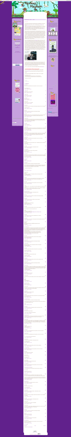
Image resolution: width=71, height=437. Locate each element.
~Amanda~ (25, 94)
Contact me (41, 436)
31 (45, 221)
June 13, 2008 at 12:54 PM (28, 204)
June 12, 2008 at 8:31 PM (27, 144)
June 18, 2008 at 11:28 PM (28, 418)
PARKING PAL (42, 66)
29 (45, 214)
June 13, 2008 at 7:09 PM (27, 246)
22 (45, 181)
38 (45, 258)
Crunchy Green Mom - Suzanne (27, 367)
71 (45, 409)
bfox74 (25, 181)
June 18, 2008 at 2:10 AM (27, 388)
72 (45, 413)
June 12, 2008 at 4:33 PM (27, 121)
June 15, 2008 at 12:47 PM (28, 304)
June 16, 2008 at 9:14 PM (27, 337)
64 (45, 381)
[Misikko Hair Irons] (50, 88)
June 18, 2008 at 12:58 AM (28, 383)
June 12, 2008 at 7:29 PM (27, 135)
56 (45, 344)
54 (45, 333)
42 (45, 275)
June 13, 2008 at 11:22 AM (28, 196)
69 (45, 401)
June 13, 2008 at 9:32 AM (27, 175)
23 (45, 185)
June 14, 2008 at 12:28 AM (28, 270)
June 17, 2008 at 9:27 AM (27, 349)
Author (25, 206)
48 (45, 306)
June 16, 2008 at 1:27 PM (27, 323)
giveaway (26, 81)
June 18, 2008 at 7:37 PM (27, 403)
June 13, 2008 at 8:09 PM (27, 256)
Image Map (44, 436)
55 (45, 339)
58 (45, 351)
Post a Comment (26, 424)
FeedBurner (19, 45)
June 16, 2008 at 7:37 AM (27, 317)
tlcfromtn (25, 306)
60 (45, 360)
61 (45, 363)
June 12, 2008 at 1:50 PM (27, 116)
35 (45, 243)
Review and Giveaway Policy (37, 436)
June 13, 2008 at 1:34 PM (27, 216)
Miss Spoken (25, 149)
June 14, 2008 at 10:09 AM (28, 281)
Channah (25, 329)
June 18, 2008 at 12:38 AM (28, 379)
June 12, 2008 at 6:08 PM (27, 130)
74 (45, 420)
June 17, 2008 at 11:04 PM (28, 372)
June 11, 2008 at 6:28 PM (27, 96)
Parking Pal (26, 21)
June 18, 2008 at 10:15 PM (28, 411)
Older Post (45, 425)
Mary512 (25, 221)
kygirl (24, 110)
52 (45, 325)
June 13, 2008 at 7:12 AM (27, 157)
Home (35, 425)
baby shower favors (50, 23)
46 (45, 294)
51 (45, 319)
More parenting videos (15, 118)
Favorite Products (29, 436)
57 (45, 347)
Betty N (25, 141)
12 (45, 132)
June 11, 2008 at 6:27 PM (27, 92)
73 (45, 416)
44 (45, 286)
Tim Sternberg (25, 416)
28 (45, 206)
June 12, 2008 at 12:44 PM (28, 108)
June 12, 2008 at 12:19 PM (28, 103)
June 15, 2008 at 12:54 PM (28, 308)
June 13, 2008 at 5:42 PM (27, 238)
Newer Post (25, 425)
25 (45, 194)
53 (45, 329)
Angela (25, 325)
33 (45, 235)
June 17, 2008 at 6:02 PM (27, 358)
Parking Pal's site (28, 71)
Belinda (25, 235)
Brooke (25, 351)
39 (45, 261)
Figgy (24, 409)
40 (45, 265)
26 (45, 198)
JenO (24, 294)
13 (45, 137)
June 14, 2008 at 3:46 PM (27, 289)
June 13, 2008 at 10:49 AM (28, 189)
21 (45, 177)
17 (45, 153)
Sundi (25, 177)
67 (45, 393)
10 (45, 123)
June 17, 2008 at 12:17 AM (28, 342)
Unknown (25, 162)
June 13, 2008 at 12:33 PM (28, 200)
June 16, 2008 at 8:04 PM (27, 331)
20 (45, 172)
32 (45, 226)
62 (45, 367)
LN (24, 185)
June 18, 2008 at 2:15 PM (27, 396)
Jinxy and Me (25, 363)
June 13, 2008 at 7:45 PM (27, 251)
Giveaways (32, 436)
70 (45, 405)
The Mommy (25, 243)
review (28, 81)
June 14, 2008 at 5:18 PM (27, 297)
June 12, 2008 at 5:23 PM (27, 125)
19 (45, 162)
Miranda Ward (25, 381)
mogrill (25, 214)
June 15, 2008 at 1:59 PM (27, 313)
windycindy (25, 265)
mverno (25, 123)
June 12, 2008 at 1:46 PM (27, 112)
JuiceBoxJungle (20, 118)
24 (45, 191)
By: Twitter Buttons (17, 51)
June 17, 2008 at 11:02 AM (28, 353)
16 (45, 149)
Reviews (34, 436)
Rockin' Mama (25, 420)
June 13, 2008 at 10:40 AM (28, 183)
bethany (25, 198)
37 (45, 253)
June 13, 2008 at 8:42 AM (27, 170)
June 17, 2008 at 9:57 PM (27, 365)
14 (45, 141)
